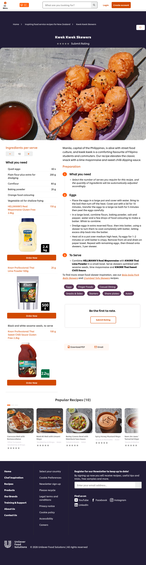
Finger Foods (85, 286)
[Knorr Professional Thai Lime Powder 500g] (31, 293)
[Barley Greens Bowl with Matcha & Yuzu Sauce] (79, 420)
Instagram (120, 500)
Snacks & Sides (74, 293)
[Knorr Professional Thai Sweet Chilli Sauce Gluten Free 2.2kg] (31, 360)
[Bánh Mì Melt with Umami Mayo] (49, 420)
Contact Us (10, 515)
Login (106, 5)
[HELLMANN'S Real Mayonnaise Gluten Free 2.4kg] (31, 235)
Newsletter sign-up (50, 483)
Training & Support (15, 502)
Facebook (101, 500)
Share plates (112, 293)
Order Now (31, 257)
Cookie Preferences (50, 477)
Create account (121, 5)
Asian (129, 293)
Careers (43, 524)
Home (7, 471)
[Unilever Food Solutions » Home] (24, 5)
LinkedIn (83, 504)
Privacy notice (47, 506)
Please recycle (47, 490)
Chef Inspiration (13, 477)
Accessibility (46, 518)
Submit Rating (103, 319)
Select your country (50, 471)
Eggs (69, 286)
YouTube (84, 500)
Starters (93, 293)
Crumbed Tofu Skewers (97, 278)
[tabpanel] (20, 429)
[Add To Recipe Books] (140, 27)
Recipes (8, 483)
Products (9, 490)
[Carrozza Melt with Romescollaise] (20, 420)
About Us (9, 508)
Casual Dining (107, 286)
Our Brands (10, 496)
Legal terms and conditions (48, 498)
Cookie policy (47, 512)
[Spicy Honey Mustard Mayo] (108, 420)
